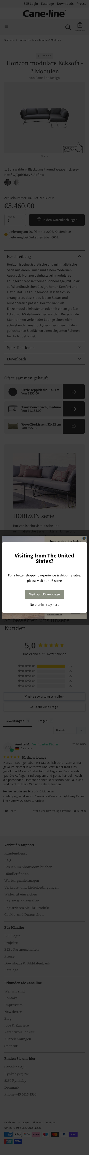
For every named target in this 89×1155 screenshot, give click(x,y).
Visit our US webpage (44, 594)
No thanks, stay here (44, 604)
